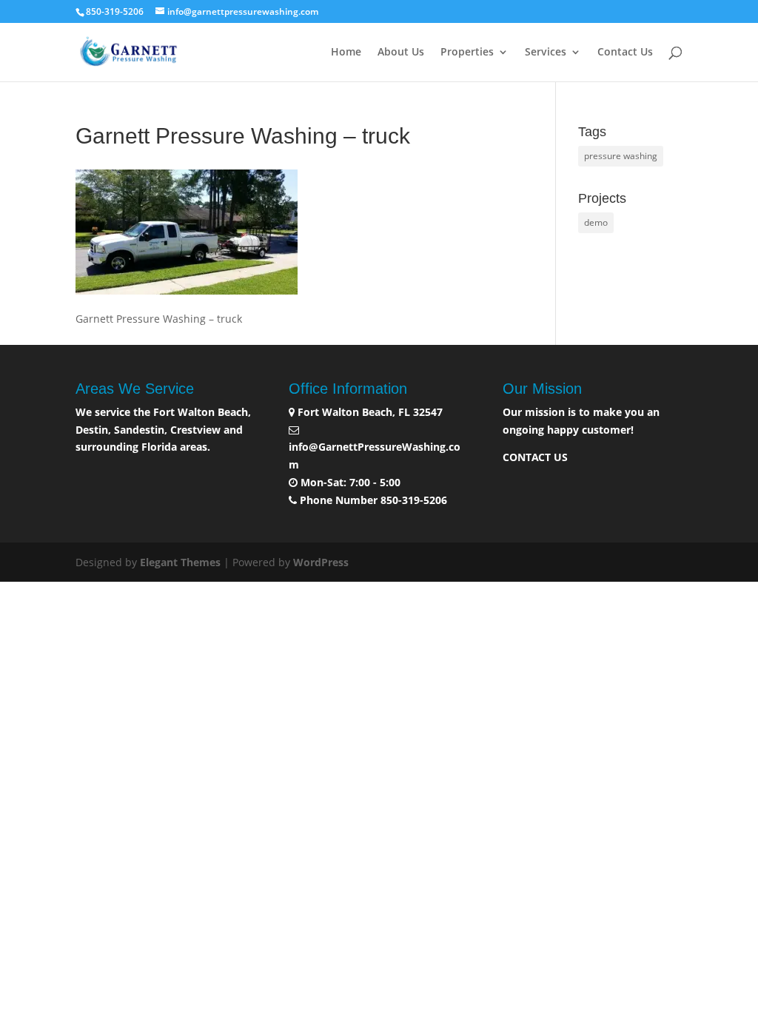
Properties (467, 52)
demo (596, 222)
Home (346, 52)
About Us (401, 52)
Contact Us (625, 52)
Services (545, 52)
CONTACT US (535, 457)
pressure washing (620, 156)
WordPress (321, 562)
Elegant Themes (180, 562)
